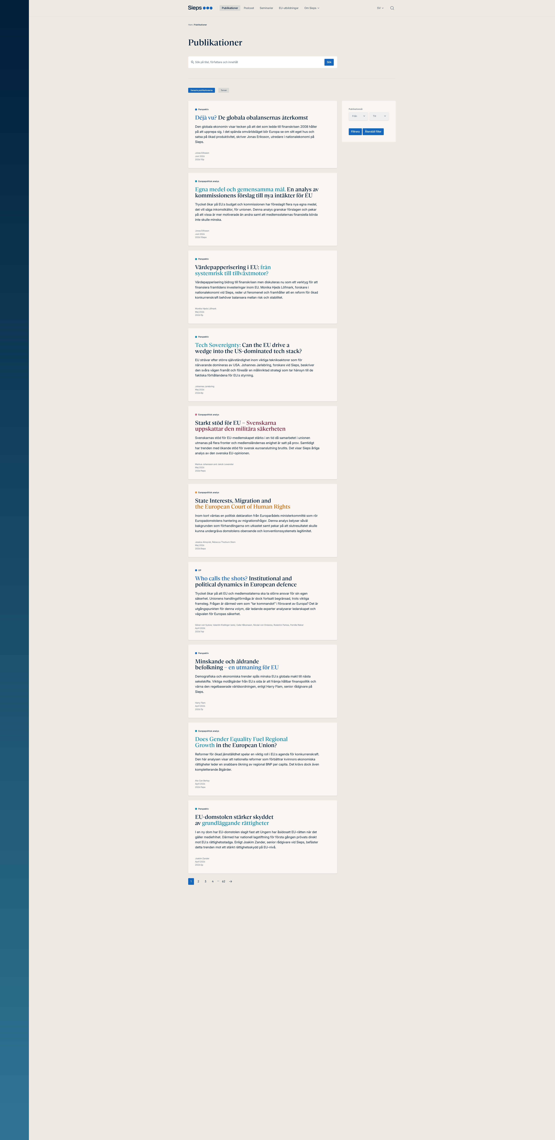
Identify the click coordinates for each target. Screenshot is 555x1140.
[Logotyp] (200, 8)
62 (223, 881)
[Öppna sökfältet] (392, 8)
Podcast (249, 8)
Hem (190, 24)
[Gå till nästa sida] (230, 881)
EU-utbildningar (289, 8)
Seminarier (266, 8)
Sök (329, 62)
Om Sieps (310, 8)
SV (379, 8)
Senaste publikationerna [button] (201, 90)
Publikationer (230, 8)
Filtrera (355, 131)
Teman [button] (224, 90)
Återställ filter (373, 131)
